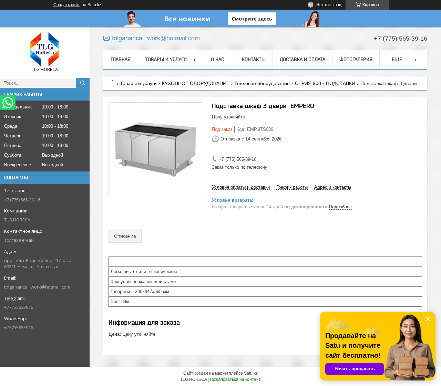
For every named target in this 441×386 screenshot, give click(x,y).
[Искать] (83, 83)
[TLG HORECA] (44, 49)
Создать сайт (66, 4)
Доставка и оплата (302, 59)
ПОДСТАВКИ (340, 83)
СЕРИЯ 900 (308, 83)
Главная (121, 59)
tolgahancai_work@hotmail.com (37, 287)
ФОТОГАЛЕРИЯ (355, 59)
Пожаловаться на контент (235, 379)
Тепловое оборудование (262, 83)
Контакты (254, 59)
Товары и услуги (166, 59)
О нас (217, 59)
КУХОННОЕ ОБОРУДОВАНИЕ (195, 83)
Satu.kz (251, 373)
